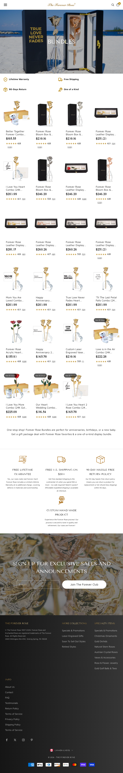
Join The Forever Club (84, 584)
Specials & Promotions (73, 630)
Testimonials (11, 703)
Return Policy (12, 708)
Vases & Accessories (104, 657)
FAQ (7, 697)
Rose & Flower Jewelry (106, 663)
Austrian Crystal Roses (106, 652)
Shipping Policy (12, 724)
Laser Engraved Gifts (72, 636)
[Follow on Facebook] (6, 740)
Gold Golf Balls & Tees (105, 668)
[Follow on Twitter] (15, 740)
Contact (9, 692)
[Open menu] (5, 5)
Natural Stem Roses (104, 646)
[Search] (112, 4)
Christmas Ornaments (105, 636)
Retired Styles (69, 646)
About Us (10, 686)
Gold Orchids (100, 641)
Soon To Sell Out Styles (74, 641)
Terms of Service (13, 713)
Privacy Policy (12, 719)
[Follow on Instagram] (23, 740)
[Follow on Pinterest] (31, 740)
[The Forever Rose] (61, 5)
